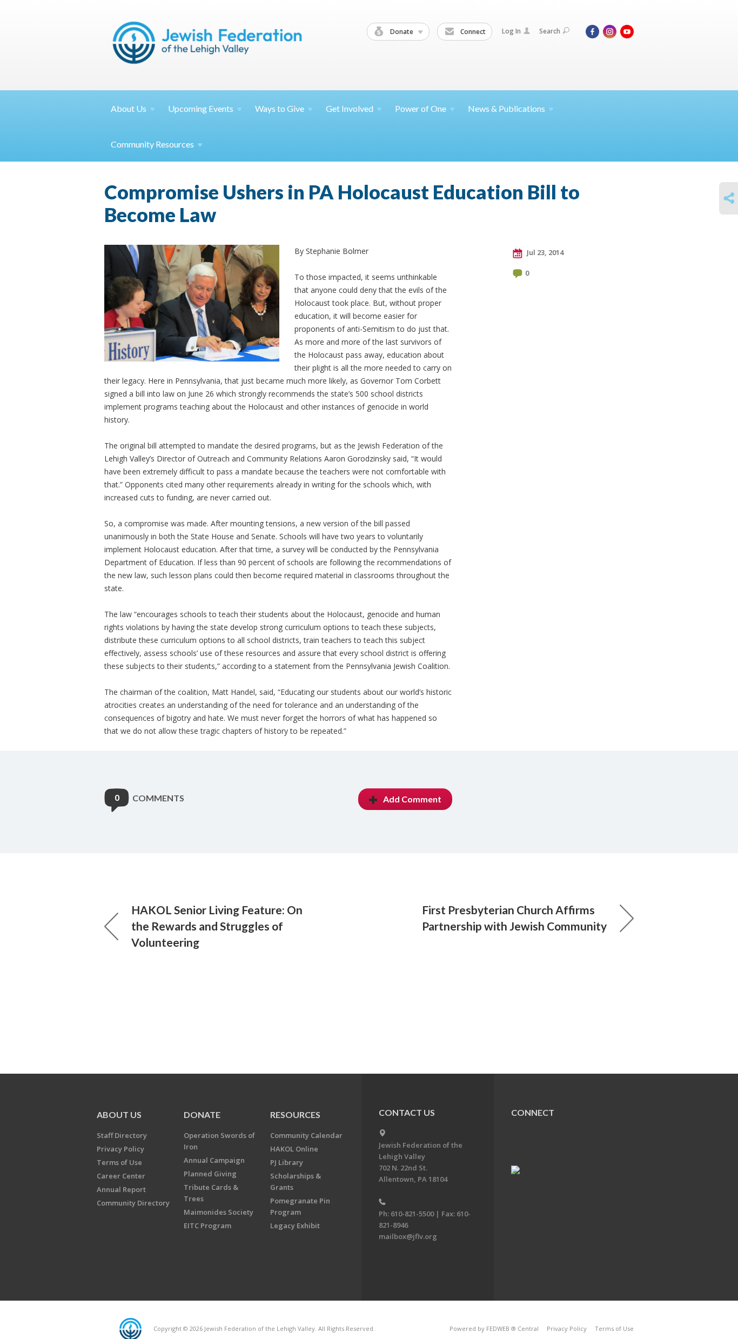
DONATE (202, 1114)
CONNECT (532, 1112)
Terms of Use (119, 1162)
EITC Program (207, 1225)
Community (152, 144)
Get (349, 108)
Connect (472, 31)
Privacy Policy (120, 1149)
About (128, 108)
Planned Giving (210, 1174)
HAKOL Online (294, 1149)
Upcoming (200, 108)
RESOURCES (295, 1114)
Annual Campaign (214, 1160)
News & (506, 108)
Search (549, 31)
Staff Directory (122, 1135)
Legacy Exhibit (295, 1225)
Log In (511, 31)
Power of (420, 108)
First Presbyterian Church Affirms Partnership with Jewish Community (514, 918)
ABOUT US (119, 1114)
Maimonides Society (218, 1212)
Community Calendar (306, 1135)
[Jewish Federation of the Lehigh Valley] (210, 44)
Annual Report (121, 1189)
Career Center (121, 1176)
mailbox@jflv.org (408, 1236)
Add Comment (412, 799)
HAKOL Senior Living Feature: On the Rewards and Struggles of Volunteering (217, 926)
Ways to (279, 108)
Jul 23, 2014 (544, 252)
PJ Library (286, 1162)
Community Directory (133, 1203)
